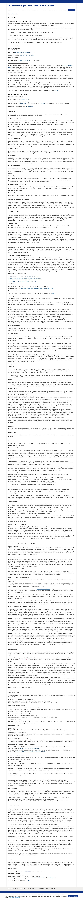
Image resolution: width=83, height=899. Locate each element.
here (53, 293)
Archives (17, 10)
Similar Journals (63, 10)
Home (9, 14)
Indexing (23, 10)
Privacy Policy (11, 897)
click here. (56, 90)
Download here (26, 99)
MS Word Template (39, 878)
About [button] (10, 10)
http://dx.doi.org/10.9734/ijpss (23, 52)
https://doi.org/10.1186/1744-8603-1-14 (29, 748)
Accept (70, 896)
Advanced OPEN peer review (26, 55)
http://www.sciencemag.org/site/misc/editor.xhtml (22, 281)
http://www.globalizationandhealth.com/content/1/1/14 (30, 751)
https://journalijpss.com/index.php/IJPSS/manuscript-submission (37, 288)
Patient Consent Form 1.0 (43, 589)
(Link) (32, 52)
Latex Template (51, 878)
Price (28, 10)
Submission (35, 10)
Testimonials (43, 10)
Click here (42, 103)
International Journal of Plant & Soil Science (31, 5)
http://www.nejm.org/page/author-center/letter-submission (25, 278)
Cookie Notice (17, 897)
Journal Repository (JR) (24, 60)
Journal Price (27, 871)
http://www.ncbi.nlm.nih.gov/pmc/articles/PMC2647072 (23, 276)
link (29, 880)
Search (71, 9)
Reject (75, 896)
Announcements (53, 10)
